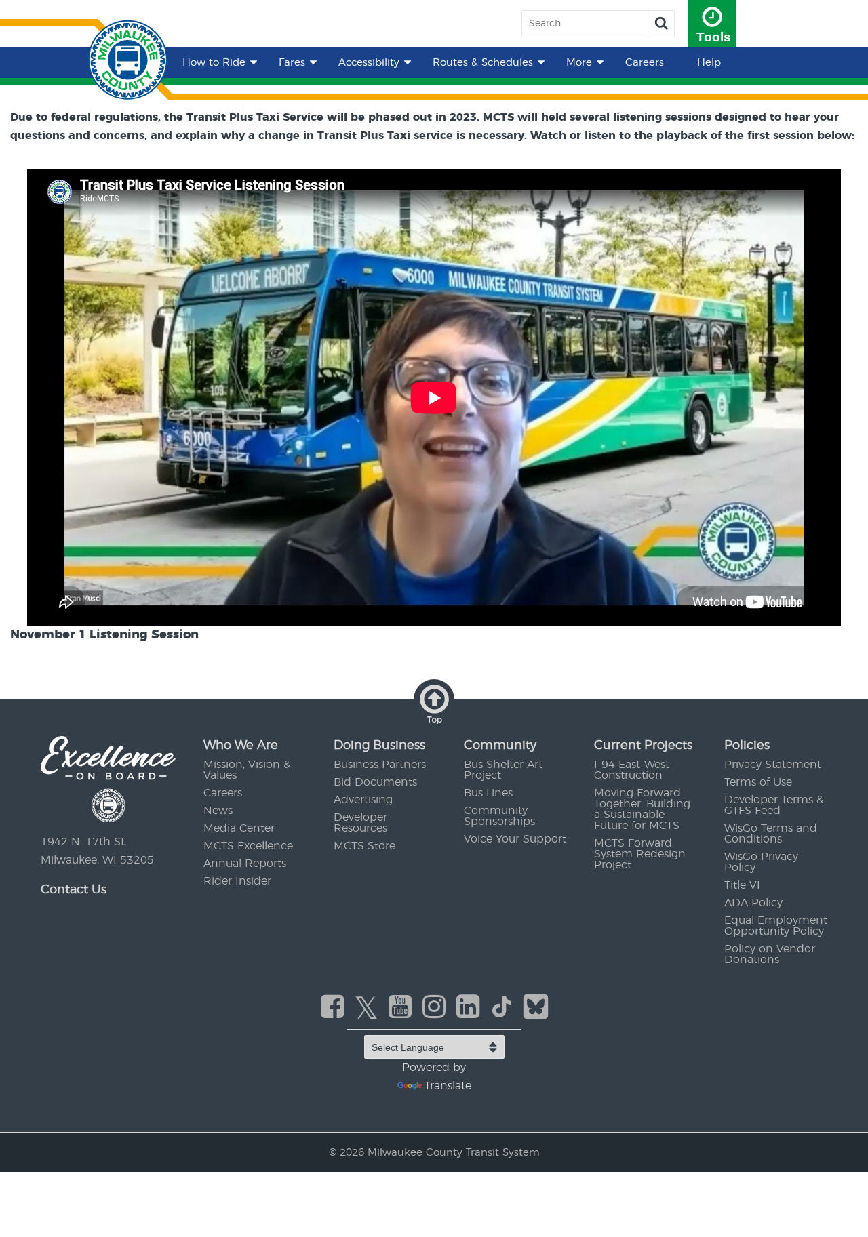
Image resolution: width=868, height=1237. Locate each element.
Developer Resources (360, 823)
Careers (644, 63)
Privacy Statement (772, 764)
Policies (747, 745)
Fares (292, 63)
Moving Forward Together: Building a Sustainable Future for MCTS (642, 809)
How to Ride (213, 63)
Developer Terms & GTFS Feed (773, 805)
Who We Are (240, 745)
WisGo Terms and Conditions (770, 834)
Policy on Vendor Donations (769, 954)
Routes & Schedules (483, 63)
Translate (448, 1085)
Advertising (363, 799)
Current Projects (643, 745)
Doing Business (379, 745)
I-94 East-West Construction (631, 770)
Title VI (742, 885)
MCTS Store (364, 845)
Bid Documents (375, 782)
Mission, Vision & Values (246, 770)
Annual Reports (244, 863)
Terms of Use (758, 782)
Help (709, 63)
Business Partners (380, 764)
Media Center (239, 828)
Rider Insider (237, 881)
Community (500, 745)
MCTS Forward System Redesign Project (640, 854)
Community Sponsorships (499, 816)
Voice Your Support (515, 839)
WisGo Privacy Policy (761, 862)
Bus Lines (488, 793)
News (218, 810)
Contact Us (73, 890)
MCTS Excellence (248, 845)
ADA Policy (753, 902)
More (579, 63)
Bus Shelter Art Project (503, 770)
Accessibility (368, 63)
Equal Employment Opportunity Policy (775, 926)
